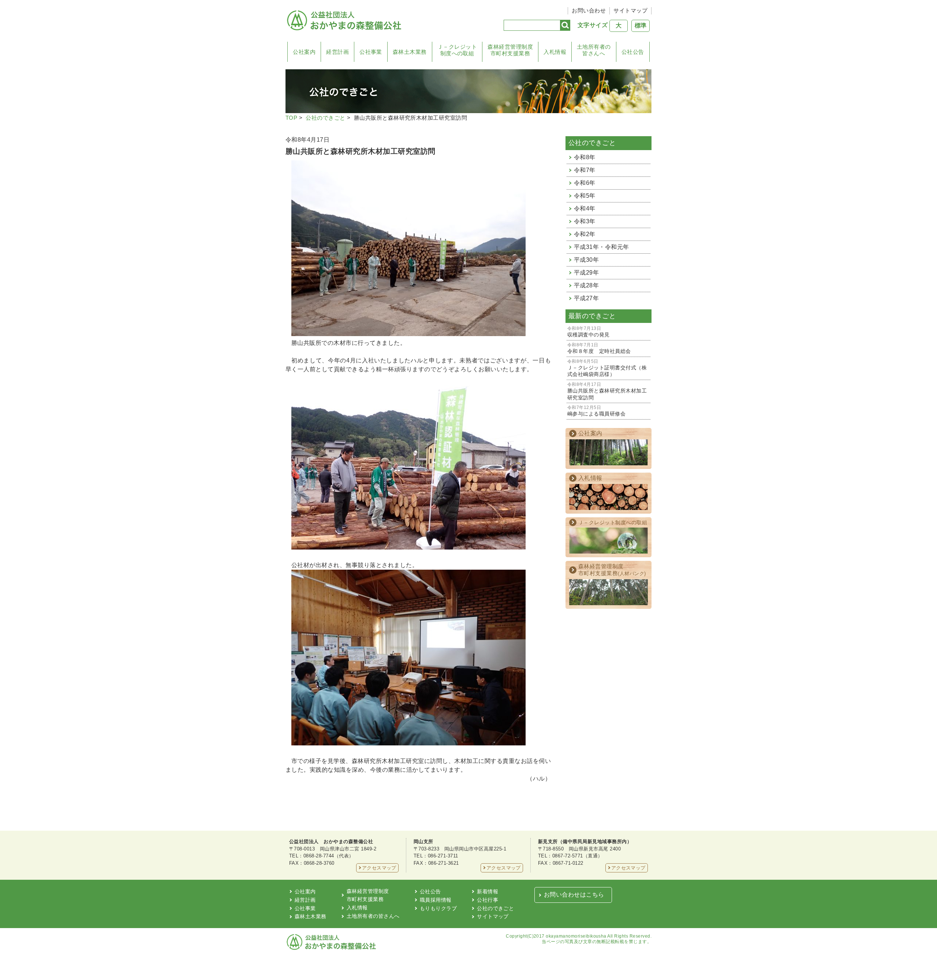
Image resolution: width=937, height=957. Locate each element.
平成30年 (586, 260)
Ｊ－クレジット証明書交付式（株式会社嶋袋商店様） (607, 368)
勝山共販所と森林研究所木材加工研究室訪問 (607, 391)
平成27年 (586, 298)
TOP (291, 118)
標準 (640, 25)
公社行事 (487, 900)
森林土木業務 (410, 52)
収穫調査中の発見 (588, 332)
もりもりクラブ (438, 908)
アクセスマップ (379, 868)
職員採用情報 (436, 900)
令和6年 (585, 183)
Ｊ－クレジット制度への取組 (457, 50)
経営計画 (337, 52)
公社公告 (632, 52)
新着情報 (487, 891)
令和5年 (585, 196)
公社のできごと (325, 118)
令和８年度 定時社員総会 (599, 348)
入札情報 (555, 52)
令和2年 (585, 234)
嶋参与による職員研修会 (596, 411)
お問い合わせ (589, 10)
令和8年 (585, 157)
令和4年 (585, 208)
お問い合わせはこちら (574, 894)
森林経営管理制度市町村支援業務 (510, 50)
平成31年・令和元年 (601, 247)
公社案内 (304, 52)
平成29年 (586, 272)
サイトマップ (630, 10)
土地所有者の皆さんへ (594, 50)
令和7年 (585, 170)
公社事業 (370, 52)
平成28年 (586, 285)
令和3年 (585, 221)
